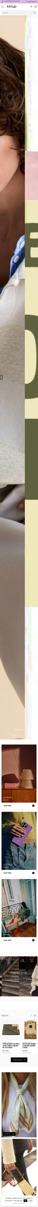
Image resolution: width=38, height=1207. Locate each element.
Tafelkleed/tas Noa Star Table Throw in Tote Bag (11, 1046)
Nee (30, 1201)
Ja (25, 1201)
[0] (35, 7)
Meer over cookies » (19, 1203)
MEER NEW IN (17, 1060)
